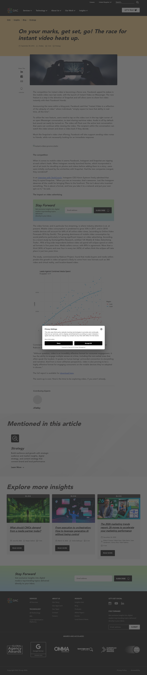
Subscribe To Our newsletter (117, 667)
